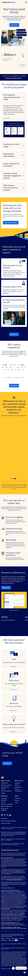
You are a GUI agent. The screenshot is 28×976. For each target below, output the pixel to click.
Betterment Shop (5, 823)
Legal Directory (4, 940)
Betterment (4, 818)
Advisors (17, 785)
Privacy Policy (15, 938)
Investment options (6, 785)
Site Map (3, 938)
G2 (25, 487)
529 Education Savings (5, 787)
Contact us (17, 798)
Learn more (6, 118)
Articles (3, 802)
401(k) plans (4, 783)
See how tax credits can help (13, 78)
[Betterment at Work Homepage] (8, 2)
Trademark (21, 938)
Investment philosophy (4, 799)
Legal (16, 802)
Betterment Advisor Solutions (9, 821)
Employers (17, 783)
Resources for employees (4, 809)
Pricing (3, 793)
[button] (26, 2)
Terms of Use (8, 938)
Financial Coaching (6, 791)
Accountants (18, 787)
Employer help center (6, 806)
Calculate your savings (11, 222)
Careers (17, 800)
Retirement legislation (7, 804)
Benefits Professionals (18, 790)
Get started (14, 25)
